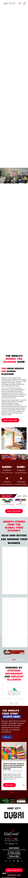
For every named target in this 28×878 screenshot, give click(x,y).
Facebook (6, 861)
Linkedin (14, 861)
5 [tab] (17, 659)
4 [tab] (14, 659)
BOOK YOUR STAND (10, 420)
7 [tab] (23, 659)
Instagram (10, 861)
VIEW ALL (7, 737)
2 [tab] (7, 659)
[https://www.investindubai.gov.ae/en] (14, 815)
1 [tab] (4, 659)
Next (16, 704)
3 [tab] (10, 659)
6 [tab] (20, 659)
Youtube (18, 861)
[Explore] (24, 3)
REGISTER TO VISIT (14, 875)
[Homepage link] (9, 3)
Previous (12, 704)
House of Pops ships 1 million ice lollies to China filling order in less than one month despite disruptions (13, 766)
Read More (9, 785)
